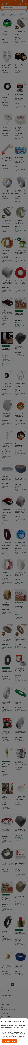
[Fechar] (26, 1020)
